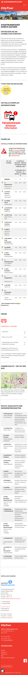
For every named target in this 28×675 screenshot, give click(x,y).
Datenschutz (4, 654)
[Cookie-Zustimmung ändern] (2, 670)
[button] (2, 15)
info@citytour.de (9, 617)
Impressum (4, 652)
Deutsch (24, 4)
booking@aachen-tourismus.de (12, 598)
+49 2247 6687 (6, 636)
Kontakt (3, 650)
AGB (2, 656)
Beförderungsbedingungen (8, 657)
